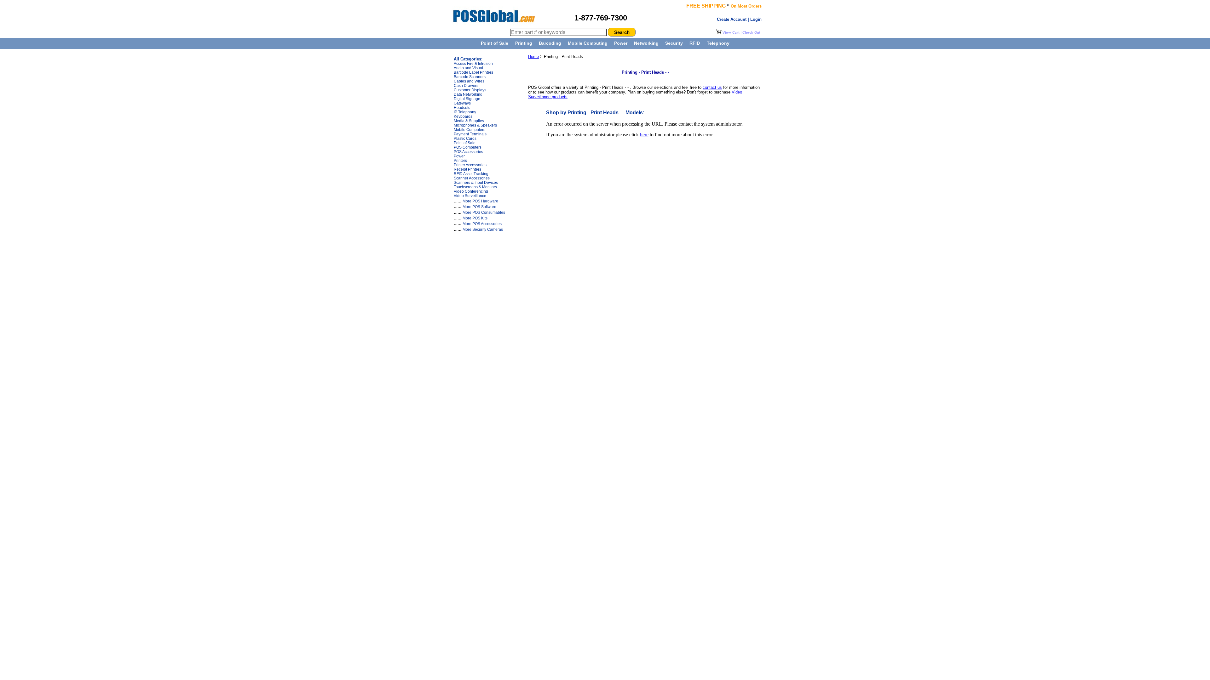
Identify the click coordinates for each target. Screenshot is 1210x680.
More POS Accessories (482, 224)
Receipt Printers (467, 169)
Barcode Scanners (470, 77)
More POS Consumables (484, 212)
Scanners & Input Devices (476, 182)
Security (674, 43)
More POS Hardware (480, 201)
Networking (646, 43)
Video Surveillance (470, 196)
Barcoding (550, 43)
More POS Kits (475, 218)
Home (533, 56)
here (644, 134)
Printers (460, 160)
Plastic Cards (465, 138)
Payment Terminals (470, 134)
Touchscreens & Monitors (475, 187)
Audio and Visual (468, 68)
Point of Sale (494, 43)
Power (620, 43)
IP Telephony (465, 112)
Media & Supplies (469, 121)
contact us (712, 87)
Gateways (462, 103)
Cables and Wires (469, 81)
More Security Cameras (483, 229)
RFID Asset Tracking (471, 174)
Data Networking (468, 94)
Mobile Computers (469, 130)
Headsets (462, 107)
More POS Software (479, 207)
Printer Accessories (470, 165)
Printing (523, 43)
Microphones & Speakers (475, 125)
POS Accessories (468, 152)
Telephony (718, 43)
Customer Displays (470, 90)
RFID (694, 43)
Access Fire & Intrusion (473, 63)
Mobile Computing (588, 43)
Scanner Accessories (472, 178)
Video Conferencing (471, 191)
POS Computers (467, 147)
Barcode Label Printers (473, 72)
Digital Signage (467, 99)
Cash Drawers (466, 85)
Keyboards (463, 116)
